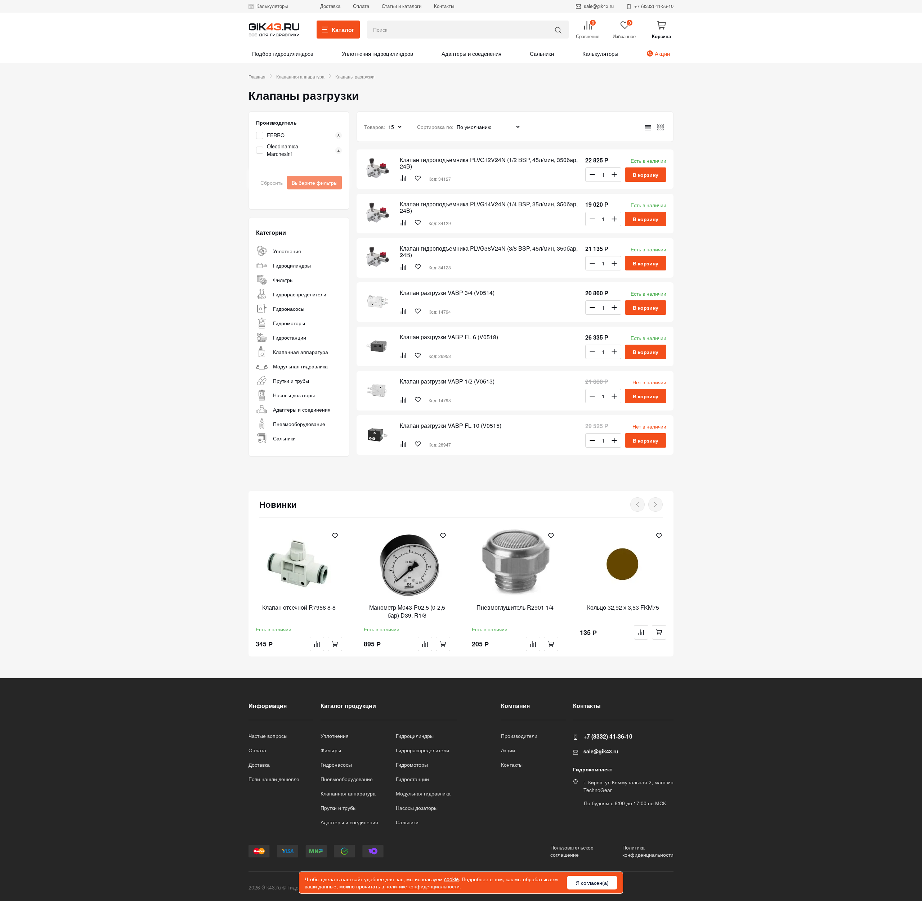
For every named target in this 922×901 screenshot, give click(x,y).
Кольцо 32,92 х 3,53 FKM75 (623, 607)
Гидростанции (289, 337)
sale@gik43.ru (599, 6)
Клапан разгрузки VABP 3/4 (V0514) (447, 293)
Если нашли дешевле (274, 779)
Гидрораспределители (299, 294)
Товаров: (374, 126)
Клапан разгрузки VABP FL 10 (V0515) (450, 425)
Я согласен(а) (592, 882)
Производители (519, 735)
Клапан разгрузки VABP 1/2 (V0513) (447, 381)
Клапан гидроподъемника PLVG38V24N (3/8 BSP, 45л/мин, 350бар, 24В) (489, 251)
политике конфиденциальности (422, 886)
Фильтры (283, 279)
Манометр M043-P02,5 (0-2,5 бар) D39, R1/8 (407, 611)
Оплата (361, 6)
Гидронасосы (288, 308)
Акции (662, 53)
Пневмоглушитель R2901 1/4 (515, 607)
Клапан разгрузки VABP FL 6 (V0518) (449, 337)
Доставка (330, 6)
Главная (257, 76)
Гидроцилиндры (292, 265)
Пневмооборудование (299, 423)
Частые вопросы (268, 735)
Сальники (542, 53)
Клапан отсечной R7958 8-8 (299, 607)
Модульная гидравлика (300, 366)
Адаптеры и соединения (302, 409)
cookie (451, 879)
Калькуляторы (272, 6)
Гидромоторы (289, 323)
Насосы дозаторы (294, 395)
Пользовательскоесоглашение (572, 851)
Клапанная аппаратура (300, 76)
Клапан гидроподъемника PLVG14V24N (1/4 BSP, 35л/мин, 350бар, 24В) (489, 207)
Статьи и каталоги (401, 6)
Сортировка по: (435, 126)
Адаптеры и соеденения (471, 53)
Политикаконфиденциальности (647, 851)
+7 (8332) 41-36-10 (653, 6)
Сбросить (271, 182)
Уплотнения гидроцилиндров (377, 53)
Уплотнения (287, 251)
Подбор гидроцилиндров (282, 53)
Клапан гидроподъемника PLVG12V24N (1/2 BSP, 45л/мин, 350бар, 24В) (489, 163)
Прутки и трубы (291, 380)
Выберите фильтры (314, 182)
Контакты (444, 6)
